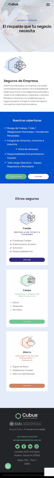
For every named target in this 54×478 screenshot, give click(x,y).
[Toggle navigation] (48, 4)
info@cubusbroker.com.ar (27, 440)
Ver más (27, 260)
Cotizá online (15, 177)
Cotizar (38, 177)
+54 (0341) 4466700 (27, 437)
